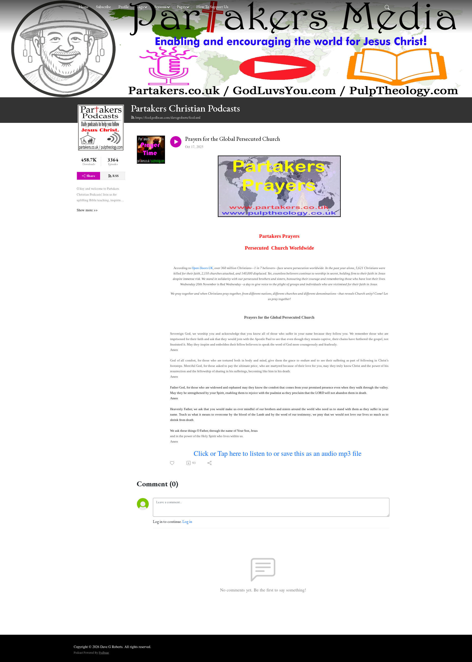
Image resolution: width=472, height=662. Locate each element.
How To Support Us (212, 6)
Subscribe (103, 6)
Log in (187, 521)
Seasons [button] (160, 6)
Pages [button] (181, 6)
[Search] (387, 7)
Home (83, 6)
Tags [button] (140, 6)
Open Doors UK (202, 268)
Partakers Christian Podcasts (185, 108)
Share (91, 175)
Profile (123, 6)
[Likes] (172, 463)
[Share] (210, 463)
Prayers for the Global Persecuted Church (232, 139)
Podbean (104, 652)
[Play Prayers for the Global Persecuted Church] (175, 141)
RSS (115, 175)
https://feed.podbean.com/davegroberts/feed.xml (167, 117)
